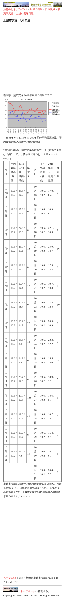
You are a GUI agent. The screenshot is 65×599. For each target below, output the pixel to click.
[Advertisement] (32, 58)
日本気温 (50, 9)
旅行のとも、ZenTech (15, 9)
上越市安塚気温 (25, 13)
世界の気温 (36, 9)
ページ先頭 (9, 577)
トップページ (27, 591)
